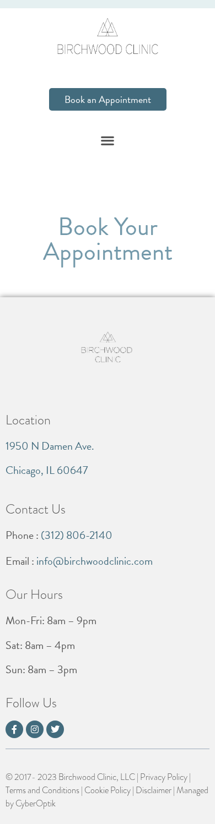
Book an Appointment (107, 99)
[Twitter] (55, 729)
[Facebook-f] (14, 729)
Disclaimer (153, 790)
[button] (108, 140)
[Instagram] (35, 729)
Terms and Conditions (42, 790)
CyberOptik (35, 804)
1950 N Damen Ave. (50, 446)
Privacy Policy (163, 777)
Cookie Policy (107, 790)
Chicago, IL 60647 (47, 470)
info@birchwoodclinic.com (94, 561)
